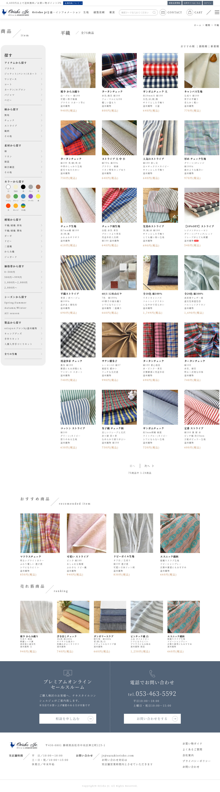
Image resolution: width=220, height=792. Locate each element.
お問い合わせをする (152, 718)
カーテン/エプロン (15, 89)
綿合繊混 (9, 166)
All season (12, 313)
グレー (31, 191)
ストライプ (10, 125)
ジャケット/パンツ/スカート (20, 73)
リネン (8, 156)
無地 (7, 114)
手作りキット (12, 338)
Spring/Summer (15, 302)
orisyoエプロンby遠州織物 (20, 328)
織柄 (7, 130)
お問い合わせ (191, 766)
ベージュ (8, 200)
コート (8, 84)
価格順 (203, 46)
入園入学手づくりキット (18, 343)
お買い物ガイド (192, 743)
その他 (8, 136)
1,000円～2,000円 (16, 282)
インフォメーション (68, 12)
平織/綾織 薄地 (13, 230)
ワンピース (10, 78)
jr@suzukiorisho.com (118, 755)
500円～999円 (13, 277)
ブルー (23, 200)
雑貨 (112, 12)
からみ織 (9, 251)
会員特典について (72, 3)
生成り (16, 191)
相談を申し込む (68, 718)
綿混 (7, 161)
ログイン (208, 3)
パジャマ (9, 94)
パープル (30, 200)
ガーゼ (8, 235)
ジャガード (10, 256)
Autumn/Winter (15, 307)
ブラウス (9, 68)
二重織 (8, 246)
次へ (147, 466)
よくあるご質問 (192, 749)
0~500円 (9, 271)
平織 (216, 25)
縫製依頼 (99, 12)
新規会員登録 (174, 3)
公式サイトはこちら (192, 3)
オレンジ (15, 210)
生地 (86, 12)
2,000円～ (10, 287)
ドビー (8, 240)
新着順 (215, 46)
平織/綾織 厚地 (13, 225)
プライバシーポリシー (197, 761)
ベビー (8, 99)
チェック (9, 120)
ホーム (198, 25)
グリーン (15, 200)
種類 (207, 25)
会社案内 (188, 755)
